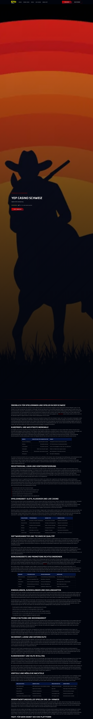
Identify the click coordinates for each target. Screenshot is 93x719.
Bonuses (45, 563)
